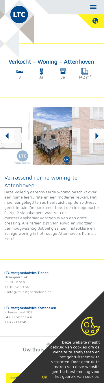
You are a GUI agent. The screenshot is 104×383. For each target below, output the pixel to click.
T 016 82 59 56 (16, 287)
